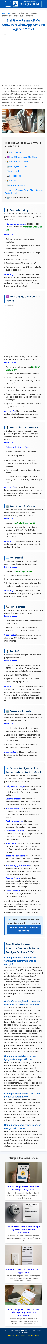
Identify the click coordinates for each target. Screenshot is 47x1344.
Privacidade (21, 1335)
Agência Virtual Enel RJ (24, 523)
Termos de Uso (34, 1335)
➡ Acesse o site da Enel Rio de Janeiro (24, 929)
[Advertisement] (23, 58)
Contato (10, 1335)
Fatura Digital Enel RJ (23, 571)
